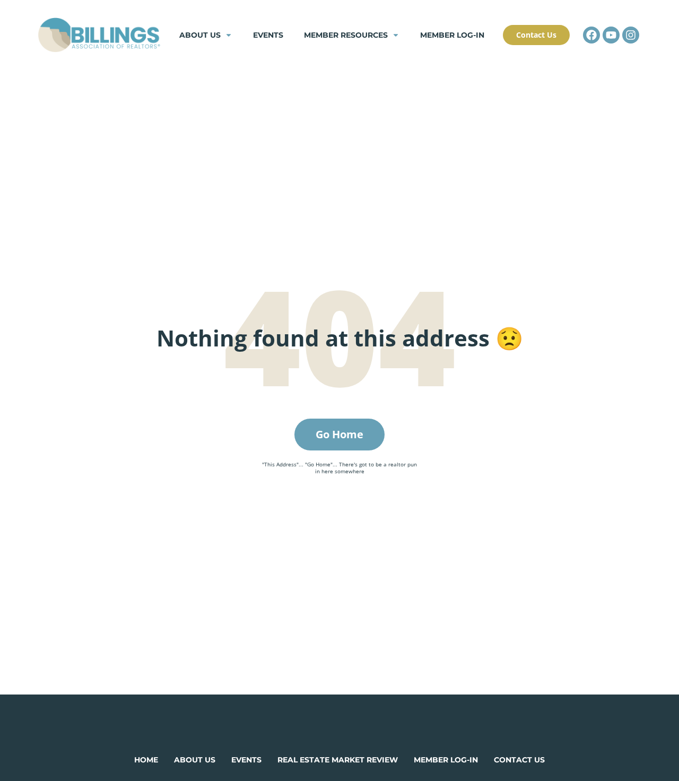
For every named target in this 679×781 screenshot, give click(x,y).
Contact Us (519, 760)
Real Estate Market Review (337, 760)
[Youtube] (611, 35)
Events (268, 35)
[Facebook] (591, 35)
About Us (200, 35)
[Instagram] (630, 35)
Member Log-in (452, 35)
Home (146, 760)
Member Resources (346, 35)
